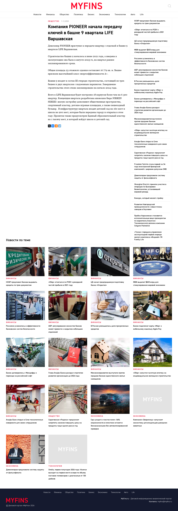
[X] (49, 125)
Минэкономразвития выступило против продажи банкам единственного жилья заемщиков (148, 121)
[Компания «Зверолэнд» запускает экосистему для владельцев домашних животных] (152, 413)
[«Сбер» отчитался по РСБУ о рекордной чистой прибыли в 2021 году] (67, 276)
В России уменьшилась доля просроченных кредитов (146, 82)
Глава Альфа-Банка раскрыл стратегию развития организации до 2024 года (150, 110)
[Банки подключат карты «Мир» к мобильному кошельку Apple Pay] (152, 320)
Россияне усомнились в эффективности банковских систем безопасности (149, 61)
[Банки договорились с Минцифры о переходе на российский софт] (25, 366)
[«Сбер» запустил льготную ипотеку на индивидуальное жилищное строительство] (152, 366)
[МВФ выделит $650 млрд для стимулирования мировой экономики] (152, 276)
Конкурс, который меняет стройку (148, 198)
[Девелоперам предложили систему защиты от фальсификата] (25, 463)
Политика (78, 14)
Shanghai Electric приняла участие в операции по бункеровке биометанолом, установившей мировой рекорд (150, 188)
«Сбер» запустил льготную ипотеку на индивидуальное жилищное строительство (150, 132)
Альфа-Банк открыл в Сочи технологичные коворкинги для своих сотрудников (150, 144)
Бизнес (91, 14)
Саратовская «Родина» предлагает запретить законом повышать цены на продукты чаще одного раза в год (150, 155)
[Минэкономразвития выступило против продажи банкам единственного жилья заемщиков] (110, 366)
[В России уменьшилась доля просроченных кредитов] (110, 320)
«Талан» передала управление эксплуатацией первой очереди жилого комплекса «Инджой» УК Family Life (148, 236)
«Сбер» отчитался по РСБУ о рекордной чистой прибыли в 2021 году (149, 32)
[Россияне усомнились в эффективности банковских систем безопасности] (25, 320)
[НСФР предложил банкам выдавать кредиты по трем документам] (25, 276)
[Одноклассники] (56, 125)
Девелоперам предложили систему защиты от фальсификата (149, 177)
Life (141, 14)
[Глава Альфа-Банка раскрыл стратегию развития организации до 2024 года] (67, 366)
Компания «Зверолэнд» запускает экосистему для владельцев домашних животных (150, 423)
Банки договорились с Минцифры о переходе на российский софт (149, 100)
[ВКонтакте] (52, 125)
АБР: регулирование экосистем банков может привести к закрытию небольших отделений (150, 72)
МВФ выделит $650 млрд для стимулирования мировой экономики (150, 51)
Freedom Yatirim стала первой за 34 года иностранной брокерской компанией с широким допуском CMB (150, 166)
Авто (133, 14)
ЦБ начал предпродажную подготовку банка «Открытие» (150, 42)
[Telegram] (59, 125)
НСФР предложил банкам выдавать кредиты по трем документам (149, 22)
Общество (64, 14)
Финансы (50, 14)
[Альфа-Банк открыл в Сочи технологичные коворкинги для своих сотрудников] (25, 413)
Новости (37, 14)
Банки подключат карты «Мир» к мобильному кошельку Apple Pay (148, 91)
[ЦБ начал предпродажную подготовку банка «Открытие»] (110, 276)
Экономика (104, 14)
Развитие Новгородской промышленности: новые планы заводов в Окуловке (148, 207)
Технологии (120, 14)
